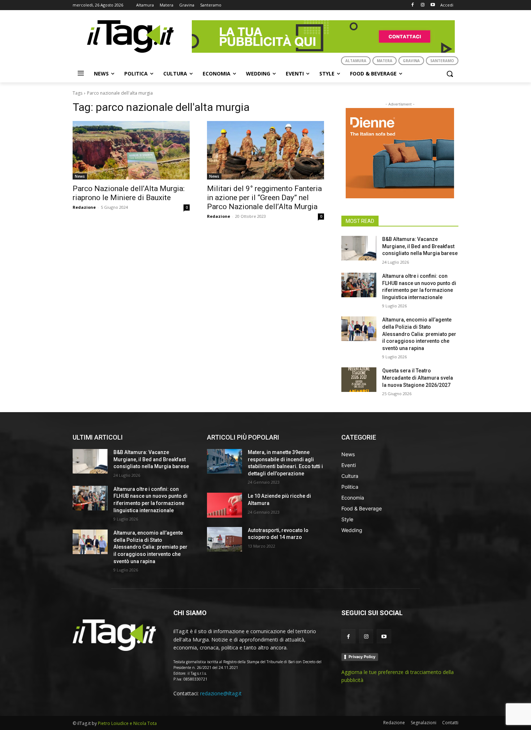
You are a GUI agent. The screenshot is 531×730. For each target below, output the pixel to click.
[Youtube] (432, 5)
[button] (449, 73)
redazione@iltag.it (221, 693)
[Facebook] (413, 5)
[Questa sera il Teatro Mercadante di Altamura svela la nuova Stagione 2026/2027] (358, 379)
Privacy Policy (362, 656)
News (80, 176)
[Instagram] (422, 5)
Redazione (84, 207)
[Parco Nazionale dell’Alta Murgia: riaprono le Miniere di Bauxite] (131, 150)
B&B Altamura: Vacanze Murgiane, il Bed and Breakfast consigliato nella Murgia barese (420, 246)
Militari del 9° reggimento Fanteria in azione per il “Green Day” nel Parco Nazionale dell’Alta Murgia (264, 197)
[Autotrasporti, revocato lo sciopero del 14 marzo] (224, 539)
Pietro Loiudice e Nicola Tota (127, 723)
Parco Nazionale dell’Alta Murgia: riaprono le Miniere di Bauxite (129, 193)
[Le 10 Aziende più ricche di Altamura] (224, 505)
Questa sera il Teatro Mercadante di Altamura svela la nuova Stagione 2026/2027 (417, 378)
